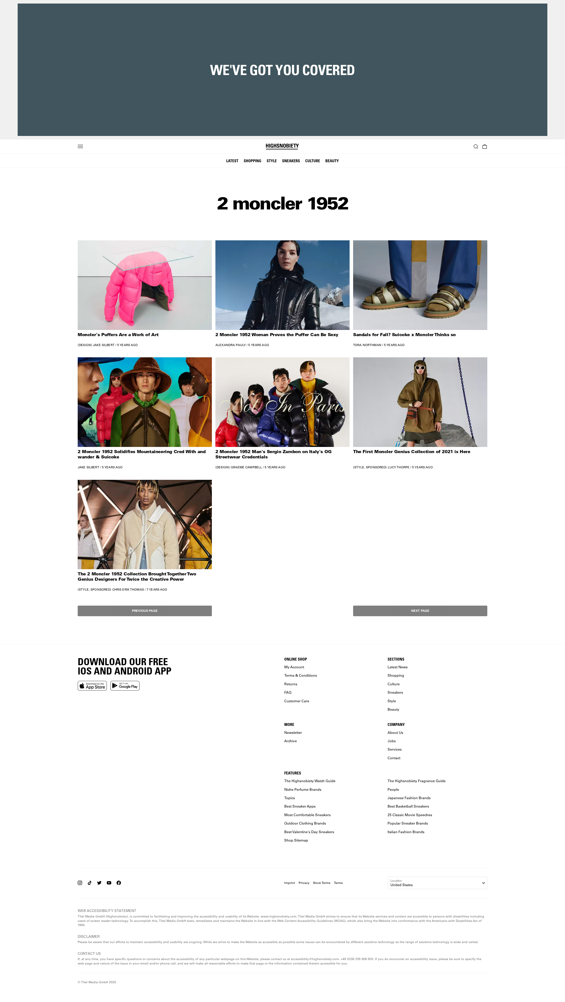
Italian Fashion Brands (406, 831)
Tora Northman (367, 345)
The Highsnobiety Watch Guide (309, 780)
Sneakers (291, 160)
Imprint (289, 883)
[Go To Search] (475, 146)
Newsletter (293, 732)
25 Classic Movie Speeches (410, 814)
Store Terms (321, 883)
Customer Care (296, 700)
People (393, 789)
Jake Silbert (104, 345)
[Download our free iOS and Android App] (92, 685)
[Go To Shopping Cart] (484, 146)
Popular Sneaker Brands (408, 823)
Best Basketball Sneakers (408, 806)
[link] (145, 293)
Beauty (332, 160)
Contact (394, 757)
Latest (232, 160)
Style (272, 160)
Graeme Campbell (246, 467)
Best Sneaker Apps (300, 806)
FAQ (287, 692)
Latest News (398, 667)
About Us (395, 732)
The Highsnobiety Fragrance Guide (417, 780)
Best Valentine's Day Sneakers (309, 831)
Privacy (304, 883)
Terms (338, 883)
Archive (290, 740)
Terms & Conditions (300, 675)
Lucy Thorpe (399, 467)
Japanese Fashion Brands (409, 797)
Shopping (252, 160)
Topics (289, 797)
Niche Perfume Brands (302, 789)
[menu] (80, 146)
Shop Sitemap (296, 840)
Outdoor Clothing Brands (305, 823)
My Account (294, 667)
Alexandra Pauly (230, 345)
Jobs (392, 740)
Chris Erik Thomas (128, 589)
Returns (290, 684)
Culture (312, 160)
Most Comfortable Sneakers (307, 814)
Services (395, 749)
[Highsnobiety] (282, 146)
